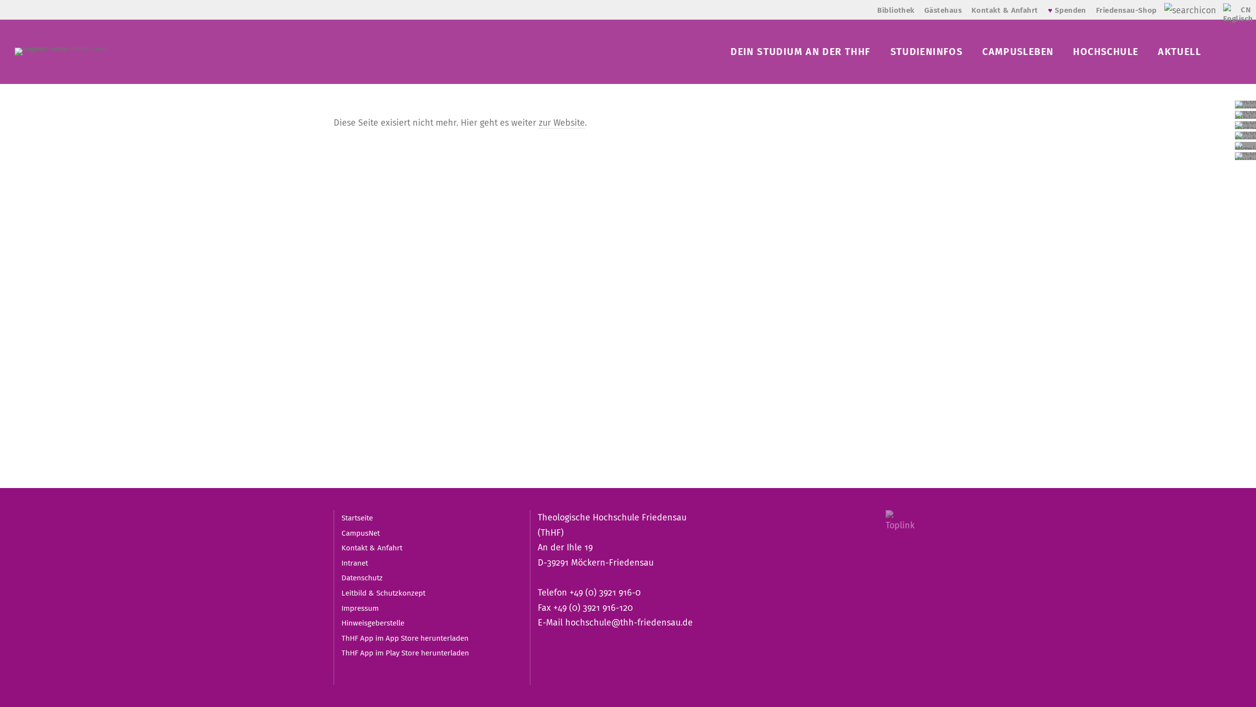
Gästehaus (943, 10)
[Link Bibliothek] (1245, 115)
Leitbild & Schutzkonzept (383, 593)
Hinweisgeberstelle (372, 623)
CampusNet (360, 533)
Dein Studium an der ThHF (800, 51)
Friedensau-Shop (1126, 10)
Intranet (354, 563)
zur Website (562, 122)
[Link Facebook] (1245, 135)
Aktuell (1179, 51)
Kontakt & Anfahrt (1004, 10)
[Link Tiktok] (1245, 146)
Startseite (357, 518)
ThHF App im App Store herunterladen (405, 638)
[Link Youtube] (1245, 156)
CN (1246, 9)
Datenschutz (362, 577)
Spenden (1067, 10)
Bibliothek (896, 10)
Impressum (360, 608)
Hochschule (1105, 51)
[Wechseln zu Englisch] (1229, 15)
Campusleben (1017, 51)
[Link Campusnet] (1245, 105)
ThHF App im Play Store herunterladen (405, 653)
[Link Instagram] (1245, 125)
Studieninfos (926, 51)
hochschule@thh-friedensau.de (629, 622)
